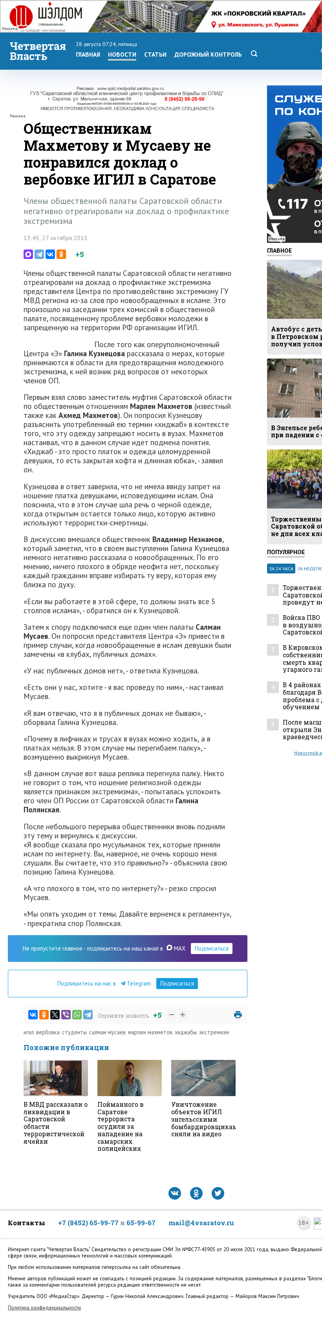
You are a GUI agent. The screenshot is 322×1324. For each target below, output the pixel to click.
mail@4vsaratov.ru (201, 1222)
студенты (74, 1032)
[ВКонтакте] (50, 254)
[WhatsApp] (77, 1014)
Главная (88, 54)
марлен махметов (150, 1032)
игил (29, 1032)
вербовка (48, 1032)
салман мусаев (107, 1032)
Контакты (26, 1222)
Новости (122, 54)
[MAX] (28, 254)
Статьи (155, 54)
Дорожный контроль (208, 54)
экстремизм (214, 1032)
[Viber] (66, 1014)
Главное (279, 250)
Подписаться (212, 948)
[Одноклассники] (61, 254)
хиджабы (186, 1032)
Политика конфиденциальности (44, 1307)
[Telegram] (39, 254)
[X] (55, 1014)
